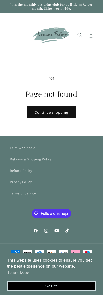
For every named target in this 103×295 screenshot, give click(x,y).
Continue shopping (51, 112)
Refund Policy (21, 170)
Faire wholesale (23, 148)
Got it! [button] (51, 286)
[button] (10, 35)
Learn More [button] (19, 273)
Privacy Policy (21, 182)
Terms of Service (23, 193)
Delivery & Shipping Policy (31, 159)
